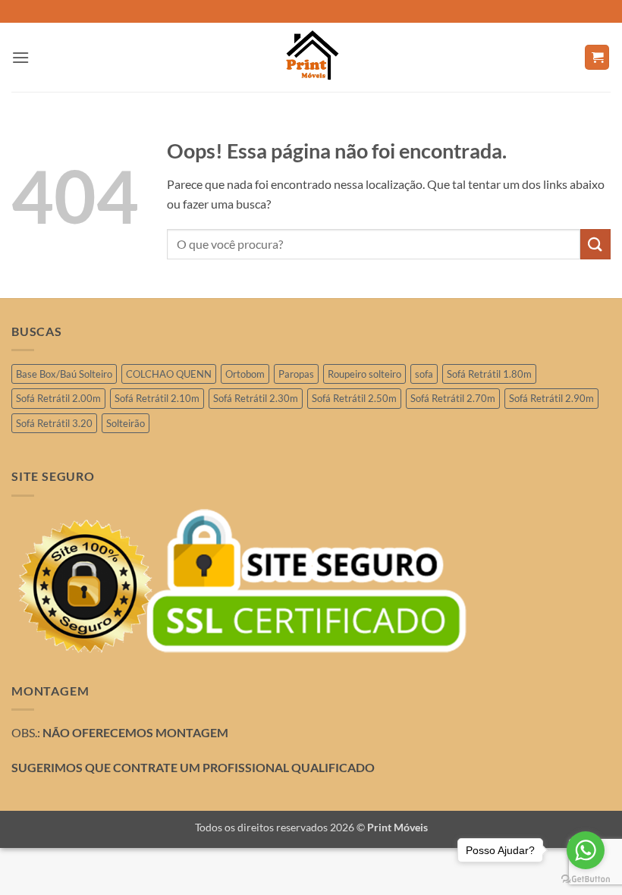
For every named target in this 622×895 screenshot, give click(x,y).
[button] (20, 57)
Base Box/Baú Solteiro (64, 374)
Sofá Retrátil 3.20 (54, 423)
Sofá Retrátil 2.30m (255, 398)
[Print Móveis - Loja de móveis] (311, 57)
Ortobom (245, 374)
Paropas (296, 374)
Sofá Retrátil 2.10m (157, 398)
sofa (424, 374)
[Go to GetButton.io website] (585, 879)
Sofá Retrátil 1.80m (489, 374)
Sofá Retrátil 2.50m (354, 398)
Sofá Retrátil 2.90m (551, 398)
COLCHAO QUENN (169, 374)
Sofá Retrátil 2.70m (452, 398)
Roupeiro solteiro (364, 374)
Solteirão (125, 423)
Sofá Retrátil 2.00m (58, 398)
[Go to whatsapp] (586, 850)
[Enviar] (595, 244)
